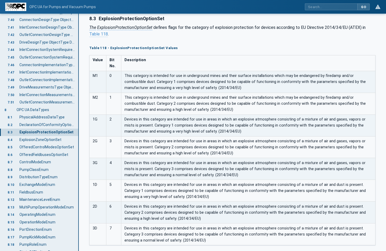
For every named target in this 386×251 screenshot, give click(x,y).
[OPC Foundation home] (15, 7)
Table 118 (98, 34)
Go (363, 7)
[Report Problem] (378, 7)
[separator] (79, 132)
